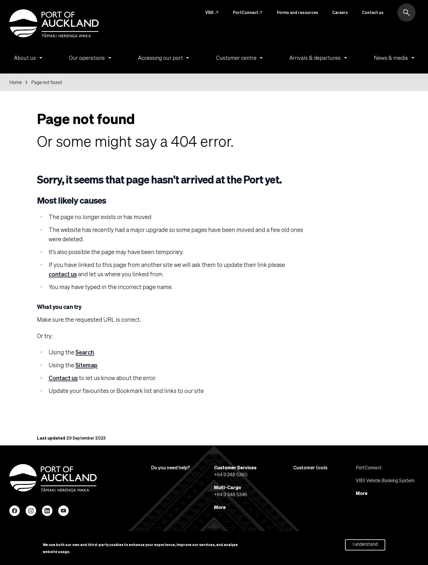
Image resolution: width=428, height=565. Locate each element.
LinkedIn (47, 510)
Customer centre (240, 58)
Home (15, 82)
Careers (340, 12)
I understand (365, 544)
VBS (212, 12)
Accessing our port (164, 58)
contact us (63, 274)
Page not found (46, 82)
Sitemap (86, 365)
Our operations (91, 58)
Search (84, 352)
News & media (395, 58)
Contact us (372, 12)
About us (29, 58)
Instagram (31, 510)
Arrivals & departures (319, 58)
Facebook (14, 510)
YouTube (63, 510)
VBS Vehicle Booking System (385, 480)
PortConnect (248, 12)
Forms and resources (297, 12)
